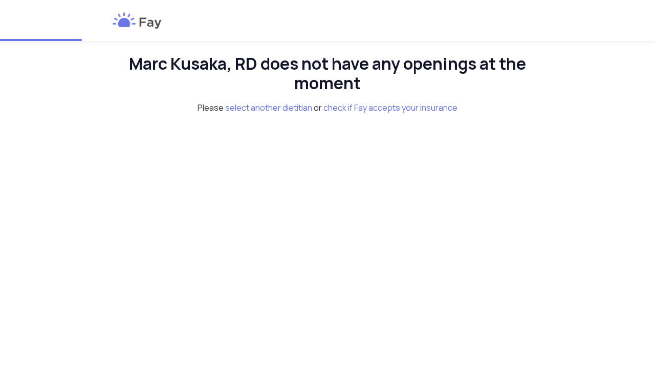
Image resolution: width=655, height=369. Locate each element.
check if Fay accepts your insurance (390, 107)
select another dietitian (268, 107)
